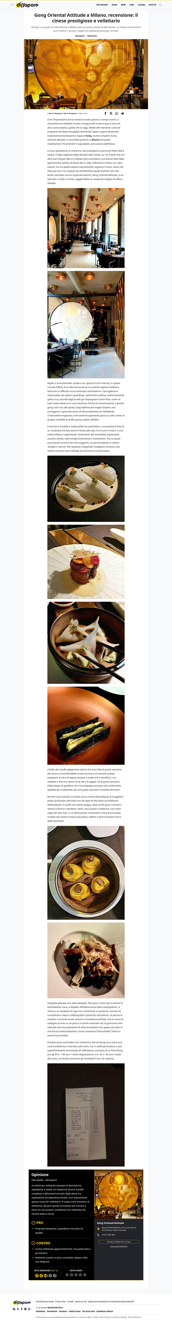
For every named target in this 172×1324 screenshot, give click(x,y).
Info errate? (118, 1246)
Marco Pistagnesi (55, 113)
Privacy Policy (60, 1301)
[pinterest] (25, 1309)
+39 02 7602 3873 (108, 1235)
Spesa (114, 5)
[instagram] (29, 1309)
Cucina (141, 5)
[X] (18, 1309)
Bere (123, 5)
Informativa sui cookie (45, 1301)
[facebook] (21, 1309)
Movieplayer (52, 1311)
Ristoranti (102, 5)
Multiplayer (41, 1311)
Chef (131, 5)
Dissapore (79, 36)
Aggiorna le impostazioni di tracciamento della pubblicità (111, 1301)
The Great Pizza (88, 1311)
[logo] (27, 5)
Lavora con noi (81, 1301)
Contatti (70, 1301)
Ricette (152, 5)
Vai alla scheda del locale (118, 1242)
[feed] (14, 1309)
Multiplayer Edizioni (104, 1311)
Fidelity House (75, 1311)
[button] (105, 113)
